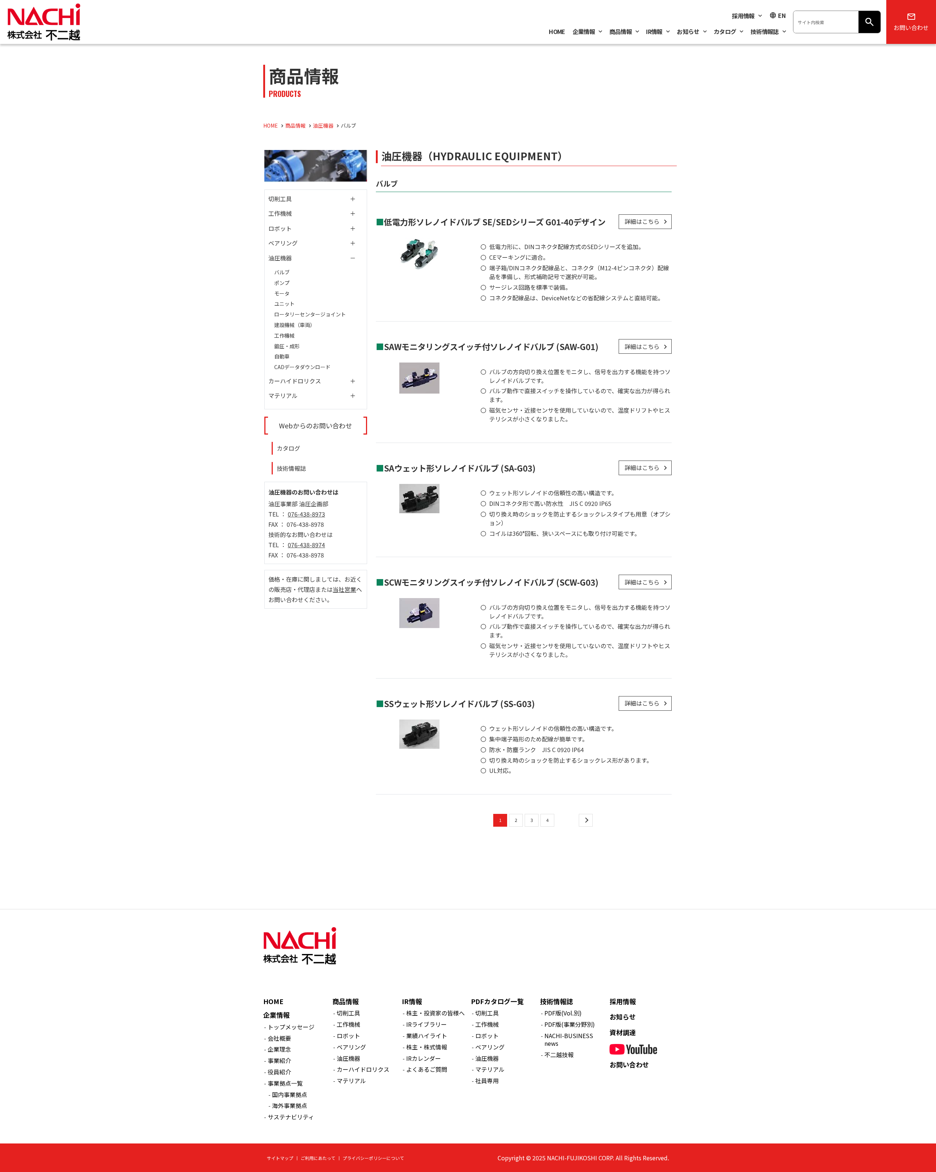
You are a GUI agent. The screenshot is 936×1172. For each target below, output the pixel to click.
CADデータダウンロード (302, 367)
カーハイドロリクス (294, 380)
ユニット (284, 303)
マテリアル (283, 395)
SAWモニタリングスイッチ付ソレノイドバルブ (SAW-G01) (491, 346)
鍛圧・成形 (287, 346)
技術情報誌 (291, 468)
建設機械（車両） (294, 324)
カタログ (288, 448)
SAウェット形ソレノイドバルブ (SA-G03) (460, 468)
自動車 (282, 356)
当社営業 (344, 589)
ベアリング (283, 242)
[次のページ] (586, 820)
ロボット (280, 228)
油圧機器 (280, 257)
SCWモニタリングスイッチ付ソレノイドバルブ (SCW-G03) (491, 582)
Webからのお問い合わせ (315, 425)
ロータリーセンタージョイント (310, 314)
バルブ (282, 272)
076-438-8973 (306, 514)
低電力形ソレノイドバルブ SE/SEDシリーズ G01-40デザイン (494, 222)
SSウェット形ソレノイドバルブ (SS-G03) (459, 703)
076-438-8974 (306, 544)
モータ (282, 293)
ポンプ (282, 282)
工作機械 (280, 213)
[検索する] (869, 22)
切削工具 (280, 198)
